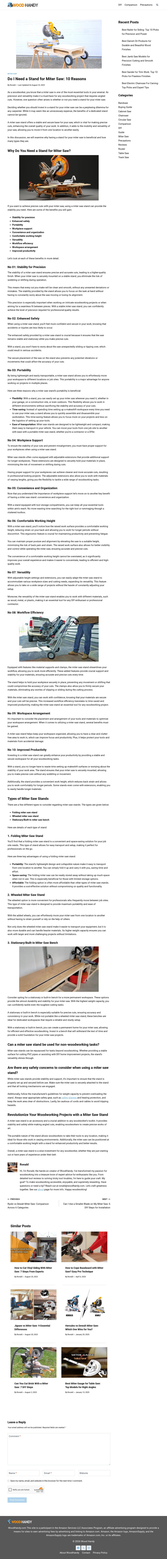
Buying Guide (125, 107)
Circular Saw (124, 119)
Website (83, 1473)
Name (13, 1473)
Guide (121, 132)
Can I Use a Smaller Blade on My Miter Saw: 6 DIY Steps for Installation (86, 1203)
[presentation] (33, 1247)
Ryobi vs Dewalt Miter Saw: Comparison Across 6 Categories (28, 1203)
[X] (83, 1548)
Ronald (13, 85)
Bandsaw (123, 103)
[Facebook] (78, 1548)
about (41, 1189)
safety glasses (69, 1097)
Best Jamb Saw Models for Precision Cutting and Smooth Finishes (137, 60)
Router (121, 149)
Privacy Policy (100, 1552)
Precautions (146, 4)
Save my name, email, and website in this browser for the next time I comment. (46, 1481)
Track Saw (123, 157)
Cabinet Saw (124, 111)
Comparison (131, 4)
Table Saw (123, 153)
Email (48, 1473)
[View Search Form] (157, 5)
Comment (15, 1436)
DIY (120, 4)
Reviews (122, 144)
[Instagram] (89, 1548)
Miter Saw (12, 74)
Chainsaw (123, 115)
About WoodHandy (69, 1552)
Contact (86, 1552)
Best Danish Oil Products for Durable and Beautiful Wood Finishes (136, 45)
